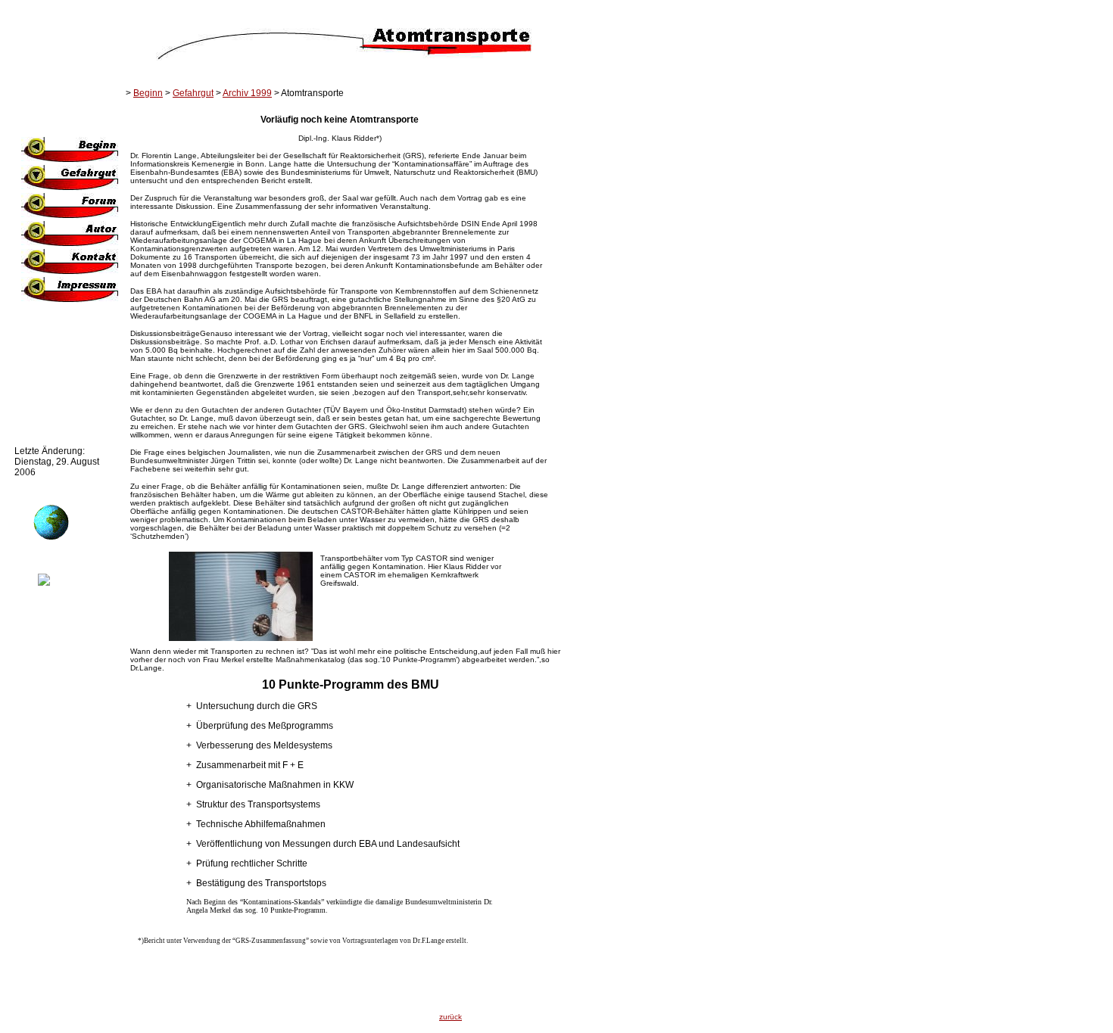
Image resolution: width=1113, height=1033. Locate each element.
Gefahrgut (193, 93)
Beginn (148, 93)
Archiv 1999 (247, 93)
